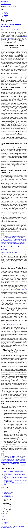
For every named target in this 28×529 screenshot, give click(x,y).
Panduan (6, 13)
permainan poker (17, 239)
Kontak (5, 16)
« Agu (2, 516)
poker (8, 242)
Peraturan (6, 15)
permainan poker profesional (14, 240)
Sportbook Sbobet (8, 496)
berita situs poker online (12, 460)
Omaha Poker (7, 493)
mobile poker (21, 460)
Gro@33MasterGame (13, 236)
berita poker (15, 459)
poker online (16, 462)
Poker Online (7, 495)
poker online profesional (16, 242)
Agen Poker (7, 491)
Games (5, 12)
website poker (21, 243)
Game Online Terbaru (6, 4)
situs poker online (14, 463)
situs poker (9, 243)
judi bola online (14, 324)
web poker (15, 243)
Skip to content (4, 1)
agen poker (9, 239)
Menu (2, 9)
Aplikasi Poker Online (9, 492)
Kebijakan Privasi (16, 526)
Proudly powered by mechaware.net (13, 527)
